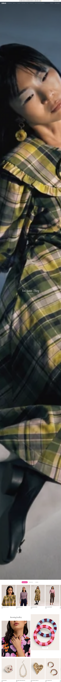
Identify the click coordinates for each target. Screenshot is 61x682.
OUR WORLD (31, 3)
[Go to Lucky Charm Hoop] (52, 668)
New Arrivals (25, 582)
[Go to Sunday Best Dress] (38, 595)
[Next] (57, 597)
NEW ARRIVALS (10, 3)
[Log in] (57, 3)
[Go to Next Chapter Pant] (52, 595)
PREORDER (18, 3)
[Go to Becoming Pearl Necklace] (23, 668)
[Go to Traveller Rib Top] (23, 595)
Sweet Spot (31, 582)
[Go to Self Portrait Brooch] (38, 668)
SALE (27, 3)
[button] (55, 3)
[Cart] (58, 3)
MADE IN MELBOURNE (30, 293)
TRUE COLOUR (45, 647)
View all (30, 611)
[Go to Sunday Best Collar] (9, 595)
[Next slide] (59, 290)
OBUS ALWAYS (23, 3)
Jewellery (36, 582)
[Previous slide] (2, 290)
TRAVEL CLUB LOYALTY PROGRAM (39, 3)
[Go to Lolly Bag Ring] (9, 668)
